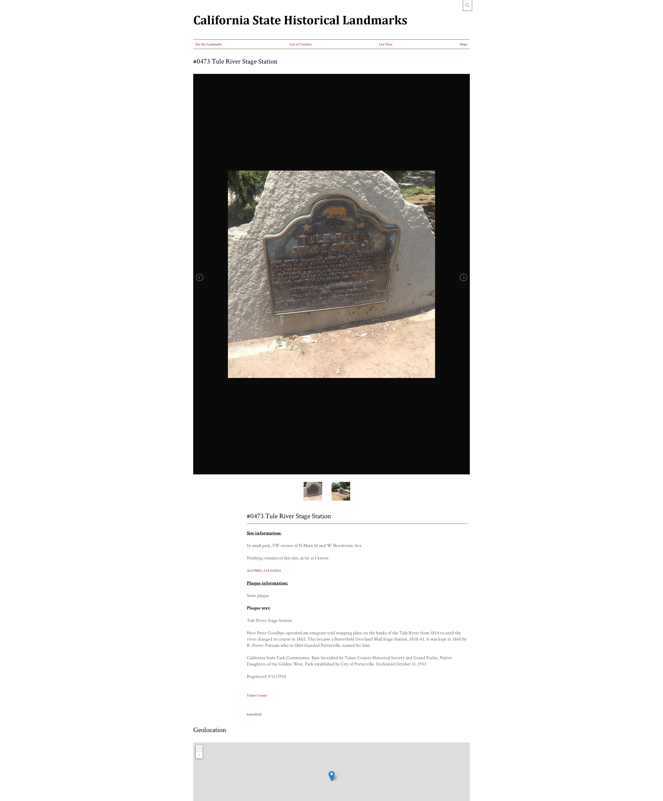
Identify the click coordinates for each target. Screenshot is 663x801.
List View (385, 44)
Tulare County (257, 695)
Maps (463, 44)
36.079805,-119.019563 (264, 571)
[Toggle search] (467, 5)
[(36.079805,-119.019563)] (331, 776)
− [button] (199, 755)
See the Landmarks (209, 44)
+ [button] (199, 748)
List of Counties (300, 44)
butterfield (254, 714)
